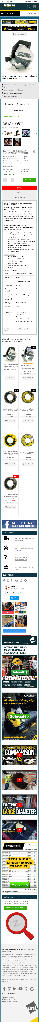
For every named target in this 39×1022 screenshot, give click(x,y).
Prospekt (10, 104)
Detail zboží (29, 378)
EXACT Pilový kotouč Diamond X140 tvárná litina (10, 453)
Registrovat (28, 1)
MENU (30, 13)
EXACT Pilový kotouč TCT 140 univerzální (10, 410)
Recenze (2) (20, 110)
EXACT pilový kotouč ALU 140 (27, 453)
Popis (19, 187)
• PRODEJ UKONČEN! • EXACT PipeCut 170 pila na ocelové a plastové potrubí (10, 367)
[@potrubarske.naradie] (8, 587)
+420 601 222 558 (11, 124)
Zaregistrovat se (20, 34)
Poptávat (11, 378)
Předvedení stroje (11, 117)
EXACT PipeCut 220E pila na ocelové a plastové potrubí (27, 367)
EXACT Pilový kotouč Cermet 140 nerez (27, 410)
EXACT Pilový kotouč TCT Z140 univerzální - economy (10, 496)
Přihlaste (7, 85)
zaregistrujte (23, 85)
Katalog (21, 104)
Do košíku (29, 180)
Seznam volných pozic (15, 908)
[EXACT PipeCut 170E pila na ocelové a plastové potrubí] (19, 55)
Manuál (4, 128)
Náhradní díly (13, 128)
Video (31, 104)
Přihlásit (34, 1)
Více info (18, 550)
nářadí (12, 959)
